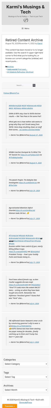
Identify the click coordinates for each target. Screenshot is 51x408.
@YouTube (13, 185)
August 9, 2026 (36, 163)
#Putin (11, 243)
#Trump (37, 241)
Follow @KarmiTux (11, 93)
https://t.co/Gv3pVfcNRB (18, 285)
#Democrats (32, 105)
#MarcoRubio (27, 108)
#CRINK (22, 238)
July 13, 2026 (35, 262)
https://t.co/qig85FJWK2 (18, 251)
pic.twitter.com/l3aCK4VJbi (29, 129)
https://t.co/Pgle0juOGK (30, 155)
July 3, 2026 (34, 342)
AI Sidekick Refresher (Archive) (20, 72)
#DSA (39, 105)
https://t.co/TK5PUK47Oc (21, 326)
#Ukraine (29, 235)
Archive (10, 66)
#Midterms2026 (15, 105)
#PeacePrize (29, 241)
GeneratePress (25, 402)
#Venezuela (30, 238)
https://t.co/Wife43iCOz (28, 182)
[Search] (34, 85)
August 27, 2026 (36, 135)
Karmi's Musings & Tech (25, 9)
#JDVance (17, 108)
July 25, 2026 (35, 190)
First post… (17, 69)
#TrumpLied (14, 235)
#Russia (22, 235)
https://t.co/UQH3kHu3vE (25, 210)
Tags (6, 372)
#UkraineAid (14, 238)
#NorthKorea (18, 241)
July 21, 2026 (35, 218)
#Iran (37, 238)
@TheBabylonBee (16, 157)
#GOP (24, 105)
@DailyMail (35, 251)
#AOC (11, 108)
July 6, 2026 (34, 303)
